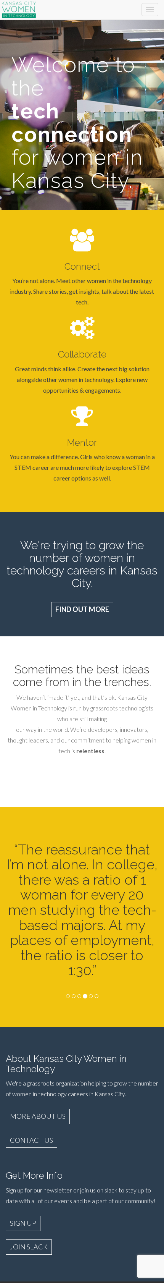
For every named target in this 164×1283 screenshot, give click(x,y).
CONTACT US (31, 1140)
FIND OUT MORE (82, 609)
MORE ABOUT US (38, 1116)
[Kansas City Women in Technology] (19, 8)
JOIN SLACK (29, 1247)
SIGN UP (23, 1223)
